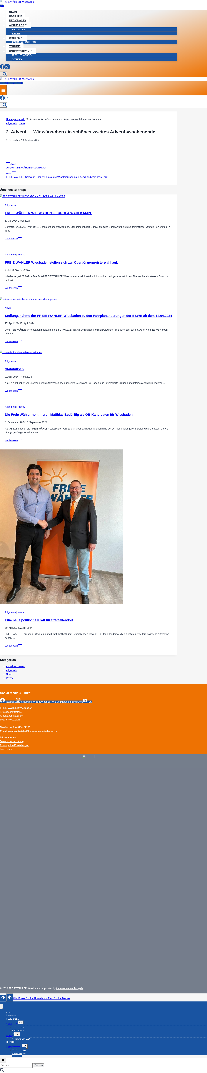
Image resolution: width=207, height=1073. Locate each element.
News (22, 123)
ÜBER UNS (15, 16)
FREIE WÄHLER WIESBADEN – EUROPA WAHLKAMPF (48, 213)
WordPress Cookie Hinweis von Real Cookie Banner (41, 998)
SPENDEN (17, 59)
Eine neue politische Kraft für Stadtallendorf (39, 620)
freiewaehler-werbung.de (69, 988)
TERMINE (14, 46)
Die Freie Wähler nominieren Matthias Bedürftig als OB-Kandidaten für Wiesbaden (69, 414)
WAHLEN (10, 1035)
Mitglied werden (22, 55)
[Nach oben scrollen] (3, 998)
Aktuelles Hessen (15, 666)
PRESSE (16, 33)
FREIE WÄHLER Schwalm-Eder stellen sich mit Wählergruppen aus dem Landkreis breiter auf (56, 175)
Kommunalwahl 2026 (24, 42)
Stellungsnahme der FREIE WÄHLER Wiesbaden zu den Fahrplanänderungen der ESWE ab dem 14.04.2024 (88, 316)
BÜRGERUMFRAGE (11, 83)
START (13, 12)
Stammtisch (14, 369)
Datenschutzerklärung (12, 741)
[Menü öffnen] (3, 90)
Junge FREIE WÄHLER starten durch (26, 166)
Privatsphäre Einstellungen (14, 745)
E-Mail (3, 731)
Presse (21, 254)
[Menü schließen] (1, 1006)
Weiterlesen (13, 238)
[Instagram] (7, 67)
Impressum (6, 749)
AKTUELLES (18, 29)
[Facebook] (2, 67)
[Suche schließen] (3, 1060)
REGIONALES (17, 20)
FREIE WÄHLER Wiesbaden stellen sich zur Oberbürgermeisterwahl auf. (61, 262)
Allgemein (11, 123)
